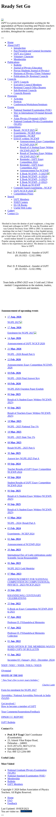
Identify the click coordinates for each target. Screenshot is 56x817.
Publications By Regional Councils (31, 76)
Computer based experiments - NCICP (33, 187)
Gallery (11, 210)
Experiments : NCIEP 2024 (27, 133)
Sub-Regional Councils (25, 90)
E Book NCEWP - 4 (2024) (33, 176)
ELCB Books (20, 205)
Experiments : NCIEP (24, 135)
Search (10, 196)
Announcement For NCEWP (34, 170)
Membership (20, 59)
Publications (13, 62)
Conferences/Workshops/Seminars (30, 104)
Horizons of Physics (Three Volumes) (32, 73)
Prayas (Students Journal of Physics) (31, 70)
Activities (18, 98)
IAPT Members (21, 199)
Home (10, 42)
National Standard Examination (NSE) (32, 110)
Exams (10, 107)
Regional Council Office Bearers (30, 87)
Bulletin (17, 65)
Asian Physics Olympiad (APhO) (30, 118)
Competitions (14, 127)
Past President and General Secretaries (32, 51)
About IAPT (13, 45)
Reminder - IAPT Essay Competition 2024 (32, 160)
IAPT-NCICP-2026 (24, 191)
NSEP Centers (21, 202)
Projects (17, 101)
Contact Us (13, 213)
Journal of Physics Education (28, 67)
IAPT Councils (21, 82)
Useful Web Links (23, 207)
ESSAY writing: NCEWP (26, 138)
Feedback (12, 803)
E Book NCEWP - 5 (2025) (33, 173)
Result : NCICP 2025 (24, 130)
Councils (11, 79)
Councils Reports (22, 93)
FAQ (9, 800)
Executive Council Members (28, 84)
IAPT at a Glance (22, 53)
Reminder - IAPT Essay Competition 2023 (32, 166)
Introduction (20, 48)
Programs (12, 96)
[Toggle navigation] (2, 37)
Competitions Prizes (23, 193)
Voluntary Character (23, 56)
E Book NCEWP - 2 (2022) (33, 182)
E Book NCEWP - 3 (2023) (33, 179)
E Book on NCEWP (30, 185)
